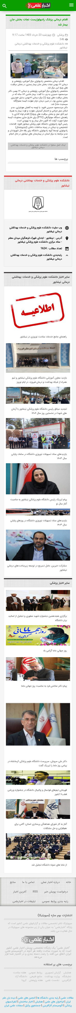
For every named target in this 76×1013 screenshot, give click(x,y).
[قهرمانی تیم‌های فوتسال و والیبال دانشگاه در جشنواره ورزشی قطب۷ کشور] (38, 784)
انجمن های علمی (26, 998)
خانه (68, 882)
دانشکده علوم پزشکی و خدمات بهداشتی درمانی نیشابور (41, 46)
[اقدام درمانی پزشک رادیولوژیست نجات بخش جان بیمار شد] (38, 66)
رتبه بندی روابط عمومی (55, 901)
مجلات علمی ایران (13, 1005)
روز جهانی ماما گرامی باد (55, 651)
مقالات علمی (66, 998)
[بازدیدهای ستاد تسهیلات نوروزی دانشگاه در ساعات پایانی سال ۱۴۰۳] (38, 448)
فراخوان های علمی (54, 1002)
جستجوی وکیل (32, 1005)
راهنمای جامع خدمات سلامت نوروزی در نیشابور (43, 337)
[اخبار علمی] (38, 5)
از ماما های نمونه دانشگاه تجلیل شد (49, 865)
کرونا (24, 980)
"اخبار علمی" (63, 948)
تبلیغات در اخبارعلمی (24, 901)
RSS (35, 892)
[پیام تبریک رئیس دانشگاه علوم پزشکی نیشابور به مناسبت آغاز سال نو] (38, 494)
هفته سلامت (19, 973)
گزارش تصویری (52, 973)
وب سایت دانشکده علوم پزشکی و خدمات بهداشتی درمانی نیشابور (35, 229)
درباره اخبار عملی (50, 882)
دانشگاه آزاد (21, 976)
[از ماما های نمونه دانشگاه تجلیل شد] (38, 859)
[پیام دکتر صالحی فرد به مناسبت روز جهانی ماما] (38, 680)
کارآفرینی (66, 980)
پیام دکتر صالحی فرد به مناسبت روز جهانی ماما (44, 686)
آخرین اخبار (19, 892)
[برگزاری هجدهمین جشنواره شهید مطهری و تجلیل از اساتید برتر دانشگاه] (38, 610)
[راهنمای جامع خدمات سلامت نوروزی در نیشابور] (38, 331)
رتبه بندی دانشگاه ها (48, 998)
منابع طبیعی (35, 976)
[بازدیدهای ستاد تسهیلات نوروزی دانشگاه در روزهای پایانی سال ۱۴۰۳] (38, 515)
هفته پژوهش (35, 980)
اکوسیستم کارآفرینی (52, 1005)
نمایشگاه (66, 976)
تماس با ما (28, 882)
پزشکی (60, 35)
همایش (67, 973)
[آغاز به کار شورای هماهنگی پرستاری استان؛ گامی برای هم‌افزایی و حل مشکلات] (38, 818)
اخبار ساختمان (25, 1002)
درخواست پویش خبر (56, 892)
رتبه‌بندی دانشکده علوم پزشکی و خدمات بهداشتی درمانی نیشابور (36, 257)
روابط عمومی (35, 973)
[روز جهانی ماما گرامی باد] (38, 645)
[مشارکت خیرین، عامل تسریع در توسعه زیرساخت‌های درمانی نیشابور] (38, 560)
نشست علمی (52, 980)
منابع (13, 882)
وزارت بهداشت (52, 976)
